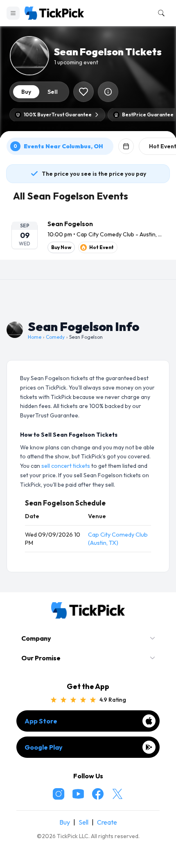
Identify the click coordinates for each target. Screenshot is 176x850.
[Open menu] (13, 13)
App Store (41, 721)
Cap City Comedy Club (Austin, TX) (118, 538)
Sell (83, 822)
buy (26, 91)
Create (107, 822)
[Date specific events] (126, 146)
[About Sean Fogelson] (108, 92)
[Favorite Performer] (83, 92)
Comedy (55, 337)
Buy (64, 822)
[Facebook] (97, 793)
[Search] (160, 13)
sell (52, 91)
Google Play (44, 747)
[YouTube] (78, 793)
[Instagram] (58, 793)
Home (34, 337)
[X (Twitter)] (117, 793)
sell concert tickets (65, 465)
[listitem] (88, 236)
